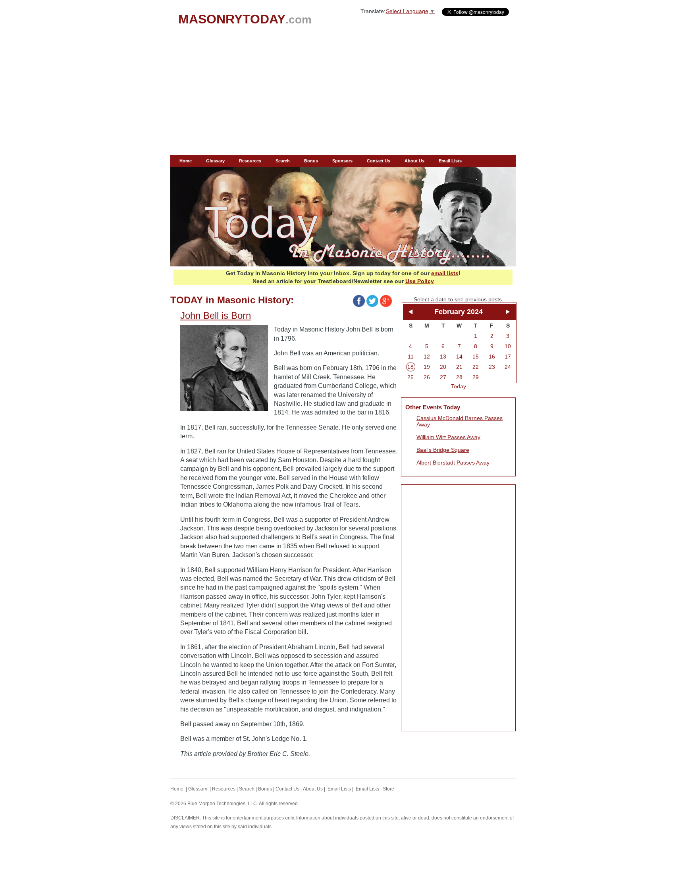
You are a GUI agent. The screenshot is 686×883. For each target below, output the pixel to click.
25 (410, 377)
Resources (250, 160)
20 (443, 367)
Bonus (311, 160)
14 (459, 356)
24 (508, 367)
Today (458, 386)
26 (427, 377)
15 (475, 356)
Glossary (215, 160)
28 (459, 377)
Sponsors (342, 160)
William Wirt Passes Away (448, 437)
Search (283, 160)
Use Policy (419, 281)
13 (443, 356)
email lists (445, 273)
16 (492, 356)
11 (411, 356)
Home (185, 160)
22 (475, 367)
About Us (414, 160)
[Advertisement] (343, 95)
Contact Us (378, 160)
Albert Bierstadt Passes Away (452, 462)
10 (508, 346)
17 (508, 356)
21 (459, 367)
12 (427, 356)
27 (443, 377)
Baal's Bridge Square (442, 450)
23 (492, 367)
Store (388, 789)
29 (475, 377)
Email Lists (450, 160)
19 (427, 367)
